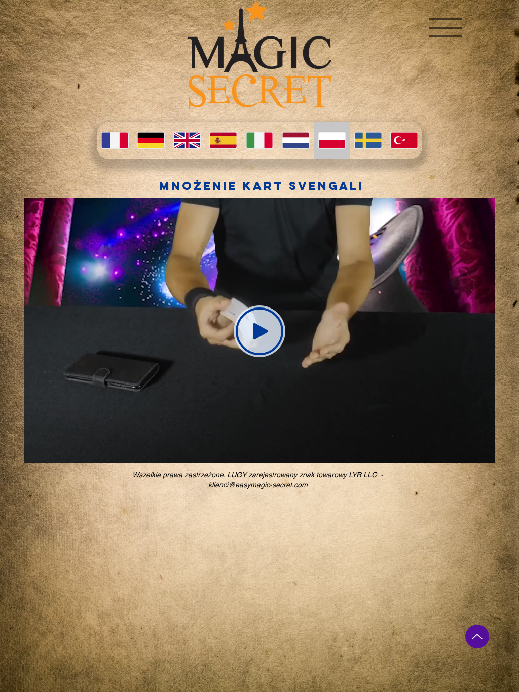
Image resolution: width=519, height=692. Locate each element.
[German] (150, 140)
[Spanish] (223, 140)
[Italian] (259, 140)
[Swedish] (368, 140)
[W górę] (477, 636)
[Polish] (332, 140)
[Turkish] (404, 140)
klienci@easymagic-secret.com (258, 485)
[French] (114, 140)
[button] (445, 27)
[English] (187, 140)
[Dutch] (295, 140)
